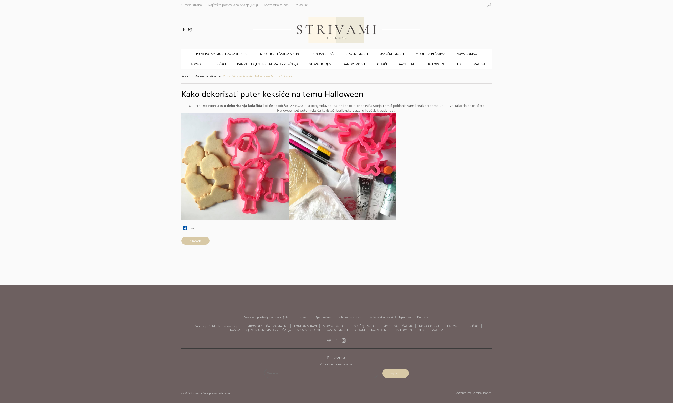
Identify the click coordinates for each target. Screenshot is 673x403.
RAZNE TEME (406, 64)
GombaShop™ (482, 393)
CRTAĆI (382, 64)
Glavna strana (191, 5)
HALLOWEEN (435, 64)
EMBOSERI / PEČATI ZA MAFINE (279, 54)
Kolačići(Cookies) (381, 317)
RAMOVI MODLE (354, 64)
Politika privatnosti (350, 317)
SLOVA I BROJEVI (320, 64)
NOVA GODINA (467, 54)
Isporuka (405, 317)
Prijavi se (301, 5)
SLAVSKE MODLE (357, 54)
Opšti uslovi (323, 317)
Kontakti (302, 317)
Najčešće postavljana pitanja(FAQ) (233, 5)
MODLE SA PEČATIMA (430, 54)
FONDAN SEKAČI (323, 54)
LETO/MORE (196, 64)
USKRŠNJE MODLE (392, 54)
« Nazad (195, 240)
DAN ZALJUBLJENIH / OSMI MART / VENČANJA (267, 64)
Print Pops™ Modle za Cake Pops (221, 54)
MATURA (479, 64)
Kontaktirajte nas (276, 5)
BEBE (458, 64)
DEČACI (221, 64)
